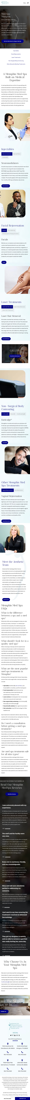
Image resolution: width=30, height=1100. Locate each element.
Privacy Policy (5, 1094)
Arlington (11, 1079)
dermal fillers (19, 685)
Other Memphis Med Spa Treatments (16, 64)
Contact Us (22, 1098)
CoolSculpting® (5, 982)
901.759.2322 (8, 1054)
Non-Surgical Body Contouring (16, 60)
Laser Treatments (16, 57)
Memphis (8, 19)
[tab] (6, 154)
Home (2, 19)
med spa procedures (22, 1082)
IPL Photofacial (16, 1083)
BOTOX (5, 1083)
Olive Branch (18, 1079)
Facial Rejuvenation (16, 54)
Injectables (16, 50)
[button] (26, 2)
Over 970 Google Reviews (15, 1039)
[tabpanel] (15, 175)
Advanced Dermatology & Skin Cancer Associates (12, 1077)
